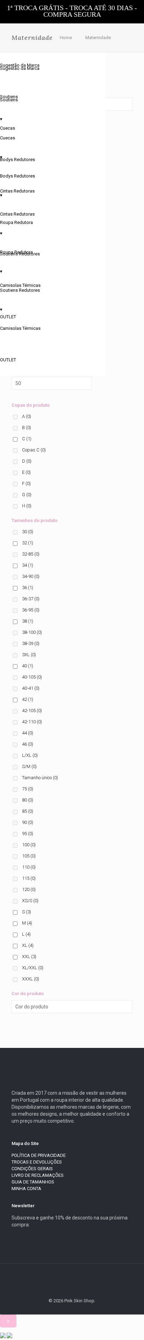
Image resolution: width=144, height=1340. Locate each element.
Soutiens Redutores (20, 253)
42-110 (32, 721)
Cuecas (7, 128)
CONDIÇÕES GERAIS (32, 1168)
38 (27, 621)
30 (27, 531)
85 (27, 811)
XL (28, 945)
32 (27, 542)
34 (27, 565)
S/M (29, 766)
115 (29, 878)
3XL (29, 654)
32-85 (30, 554)
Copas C (34, 449)
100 (29, 844)
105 (29, 856)
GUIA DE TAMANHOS (33, 1182)
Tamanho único (40, 777)
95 (27, 833)
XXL (29, 956)
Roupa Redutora (16, 222)
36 (27, 587)
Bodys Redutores (17, 159)
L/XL (30, 755)
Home (66, 37)
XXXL (30, 979)
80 (27, 800)
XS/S (30, 900)
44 (27, 733)
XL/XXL (32, 967)
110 (29, 867)
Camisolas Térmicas (20, 285)
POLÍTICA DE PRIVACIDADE (39, 1155)
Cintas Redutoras (17, 191)
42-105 (32, 710)
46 (27, 744)
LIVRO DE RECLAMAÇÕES (38, 1175)
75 (27, 788)
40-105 (32, 677)
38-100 (32, 632)
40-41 (30, 688)
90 (27, 822)
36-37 (30, 598)
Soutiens (9, 96)
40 (27, 665)
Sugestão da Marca (19, 65)
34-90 (30, 576)
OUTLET (8, 359)
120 (29, 889)
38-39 (30, 643)
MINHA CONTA (26, 1188)
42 (27, 699)
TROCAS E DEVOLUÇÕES (37, 1162)
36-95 (30, 610)
